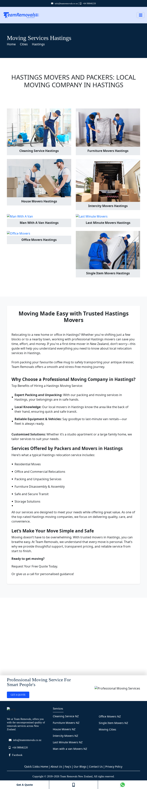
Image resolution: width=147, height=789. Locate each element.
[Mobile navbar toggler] (140, 15)
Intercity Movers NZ (65, 736)
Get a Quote (18, 695)
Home (11, 44)
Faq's (68, 766)
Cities (24, 44)
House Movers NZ (64, 729)
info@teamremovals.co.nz (66, 3)
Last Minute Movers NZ (67, 742)
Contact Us (96, 766)
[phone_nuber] (73, 784)
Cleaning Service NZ (66, 716)
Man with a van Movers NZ (70, 749)
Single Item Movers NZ (113, 723)
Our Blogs (80, 766)
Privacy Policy (113, 766)
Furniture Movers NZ (66, 723)
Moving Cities (107, 729)
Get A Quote (24, 785)
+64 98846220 (89, 3)
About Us (56, 766)
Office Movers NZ (110, 716)
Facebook (17, 755)
